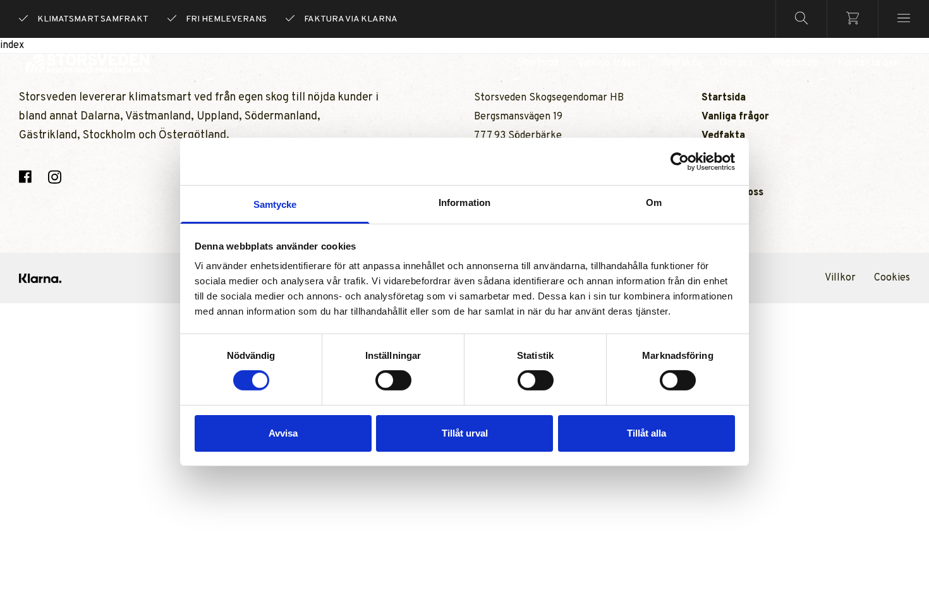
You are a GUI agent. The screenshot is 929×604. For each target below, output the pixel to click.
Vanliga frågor (609, 63)
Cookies (892, 278)
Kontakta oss (867, 63)
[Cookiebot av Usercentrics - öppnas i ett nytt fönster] (679, 161)
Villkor (840, 278)
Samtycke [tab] (275, 204)
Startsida (538, 63)
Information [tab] (464, 202)
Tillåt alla (646, 433)
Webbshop (795, 63)
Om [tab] (654, 202)
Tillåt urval (465, 433)
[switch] (393, 380)
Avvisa (283, 433)
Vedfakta (680, 63)
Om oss (736, 63)
